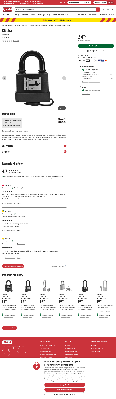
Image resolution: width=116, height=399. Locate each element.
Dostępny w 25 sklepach (9, 316)
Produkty (5, 15)
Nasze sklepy (93, 14)
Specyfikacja (7, 145)
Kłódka (68, 25)
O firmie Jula (69, 345)
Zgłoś (18, 203)
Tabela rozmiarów (45, 351)
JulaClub (62, 2)
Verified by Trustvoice (57, 266)
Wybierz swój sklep (108, 14)
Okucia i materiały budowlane (38, 25)
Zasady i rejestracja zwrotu (48, 354)
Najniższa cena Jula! (60, 15)
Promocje (41, 15)
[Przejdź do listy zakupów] (108, 9)
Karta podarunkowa (46, 358)
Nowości (25, 15)
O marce (6, 151)
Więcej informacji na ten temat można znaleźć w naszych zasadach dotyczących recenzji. (28, 178)
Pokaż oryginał (21, 216)
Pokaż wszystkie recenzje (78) (13, 266)
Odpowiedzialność (71, 351)
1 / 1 (60, 108)
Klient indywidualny (100, 2)
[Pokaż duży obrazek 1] (34, 78)
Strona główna (6, 25)
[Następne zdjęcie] (64, 78)
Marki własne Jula (70, 348)
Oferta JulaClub (95, 351)
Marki (33, 15)
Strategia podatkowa (71, 354)
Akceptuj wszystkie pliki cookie (65, 385)
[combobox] (57, 9)
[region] (58, 378)
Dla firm (110, 2)
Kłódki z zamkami (59, 25)
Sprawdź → (69, 20)
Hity (48, 15)
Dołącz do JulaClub (97, 348)
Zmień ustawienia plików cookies (64, 394)
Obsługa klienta (81, 14)
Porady (16, 15)
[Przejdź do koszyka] (113, 9)
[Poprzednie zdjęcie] (4, 78)
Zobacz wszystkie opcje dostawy (91, 82)
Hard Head (5, 34)
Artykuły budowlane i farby (20, 25)
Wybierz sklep (86, 94)
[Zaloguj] (103, 9)
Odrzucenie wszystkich (64, 389)
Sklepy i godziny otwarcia (47, 345)
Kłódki (51, 25)
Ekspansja (68, 358)
